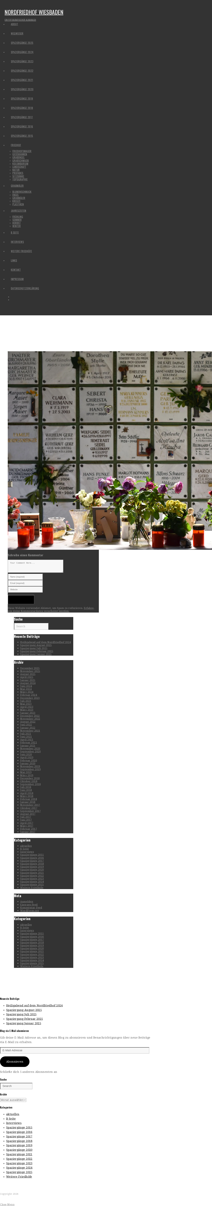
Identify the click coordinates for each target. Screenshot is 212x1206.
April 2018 (26, 793)
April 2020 (26, 757)
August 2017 (28, 814)
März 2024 (26, 692)
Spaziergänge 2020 (32, 869)
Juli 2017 (25, 816)
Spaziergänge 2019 (32, 866)
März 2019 (26, 775)
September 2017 (30, 811)
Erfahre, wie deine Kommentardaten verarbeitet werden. (51, 610)
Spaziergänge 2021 (32, 872)
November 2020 (30, 748)
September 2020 (30, 751)
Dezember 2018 (30, 778)
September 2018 (30, 784)
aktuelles (26, 845)
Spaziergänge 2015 (32, 854)
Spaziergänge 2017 (32, 860)
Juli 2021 (25, 733)
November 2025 (30, 671)
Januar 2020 (27, 763)
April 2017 (26, 823)
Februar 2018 (28, 799)
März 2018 (26, 796)
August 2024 (28, 683)
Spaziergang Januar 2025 (36, 654)
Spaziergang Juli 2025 (33, 648)
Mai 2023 (26, 703)
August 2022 (28, 721)
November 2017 (30, 805)
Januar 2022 (27, 727)
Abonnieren (14, 1061)
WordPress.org (29, 910)
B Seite (24, 848)
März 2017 (26, 825)
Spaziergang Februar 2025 (36, 651)
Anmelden (26, 901)
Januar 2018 (27, 802)
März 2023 (26, 709)
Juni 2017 (26, 819)
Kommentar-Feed (31, 907)
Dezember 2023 (30, 698)
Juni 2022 (26, 724)
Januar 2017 (27, 831)
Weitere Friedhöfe (31, 887)
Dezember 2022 (30, 715)
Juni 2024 (26, 686)
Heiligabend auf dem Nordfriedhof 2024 (45, 642)
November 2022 (30, 718)
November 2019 (30, 766)
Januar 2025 (27, 680)
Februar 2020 (28, 760)
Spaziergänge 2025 (32, 884)
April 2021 (26, 739)
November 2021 (30, 730)
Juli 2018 (25, 787)
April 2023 (26, 706)
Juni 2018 (26, 790)
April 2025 (26, 677)
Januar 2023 (27, 712)
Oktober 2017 (28, 808)
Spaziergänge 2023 (32, 878)
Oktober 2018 (28, 781)
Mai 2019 (26, 772)
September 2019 (30, 769)
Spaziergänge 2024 (32, 881)
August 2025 (28, 674)
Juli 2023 (25, 701)
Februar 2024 (28, 694)
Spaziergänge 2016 (32, 857)
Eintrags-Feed (29, 904)
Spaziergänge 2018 (32, 863)
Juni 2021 (26, 736)
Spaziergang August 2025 (36, 645)
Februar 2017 (28, 828)
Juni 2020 (26, 754)
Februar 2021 (28, 742)
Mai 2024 (26, 689)
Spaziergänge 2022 (32, 875)
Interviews (27, 851)
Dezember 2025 (30, 668)
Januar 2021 (27, 745)
